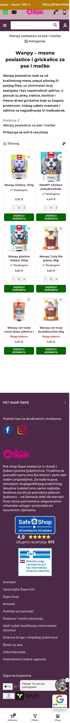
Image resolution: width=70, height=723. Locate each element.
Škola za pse (13, 645)
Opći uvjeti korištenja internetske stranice (30, 628)
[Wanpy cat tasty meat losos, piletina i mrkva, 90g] (19, 310)
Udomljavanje (14, 652)
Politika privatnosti (18, 611)
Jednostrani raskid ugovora (24, 659)
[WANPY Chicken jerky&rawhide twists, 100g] (51, 167)
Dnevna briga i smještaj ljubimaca (30, 637)
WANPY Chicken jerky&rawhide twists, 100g (51, 189)
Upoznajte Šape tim (19, 589)
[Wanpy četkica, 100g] (19, 167)
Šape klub (11, 597)
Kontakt (9, 582)
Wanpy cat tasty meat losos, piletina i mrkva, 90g (19, 331)
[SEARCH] (55, 25)
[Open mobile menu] (5, 25)
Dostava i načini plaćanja (23, 618)
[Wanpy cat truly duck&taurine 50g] (51, 310)
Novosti (9, 604)
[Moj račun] (65, 25)
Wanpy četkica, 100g (19, 185)
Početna (9, 120)
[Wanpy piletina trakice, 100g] (19, 238)
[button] (19, 217)
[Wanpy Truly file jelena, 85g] (51, 238)
